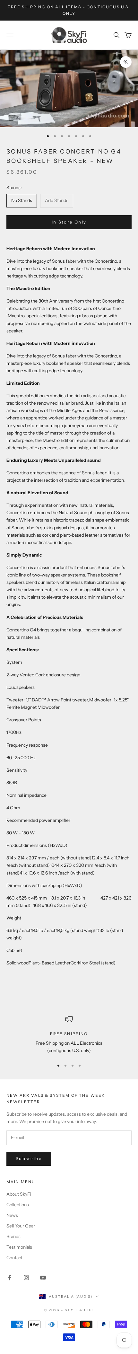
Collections (17, 1205)
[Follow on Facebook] (9, 1277)
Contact (14, 1258)
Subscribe (29, 1158)
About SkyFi (18, 1194)
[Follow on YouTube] (43, 1277)
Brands (13, 1236)
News (12, 1215)
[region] (69, 1035)
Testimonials (19, 1247)
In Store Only (69, 221)
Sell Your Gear (20, 1226)
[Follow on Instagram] (26, 1277)
